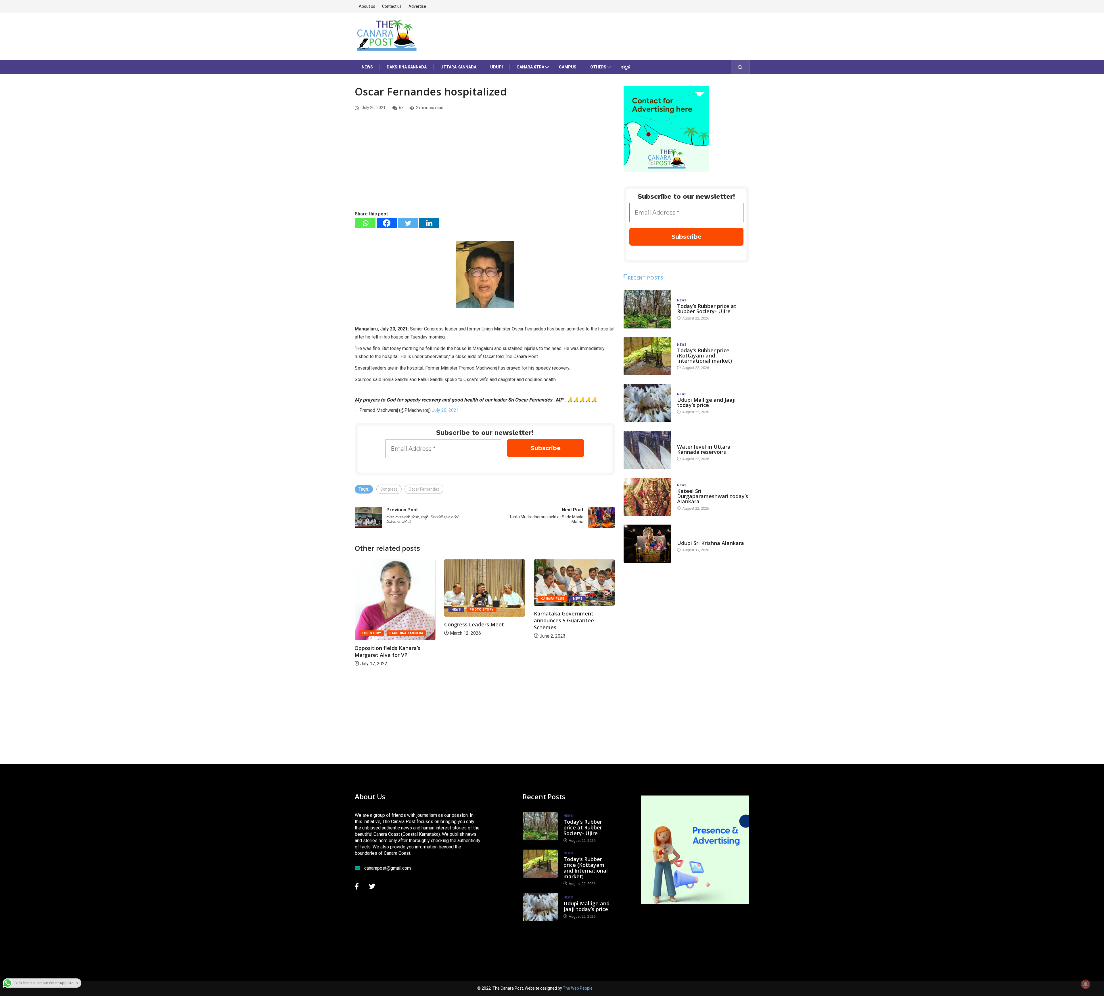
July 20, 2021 (445, 410)
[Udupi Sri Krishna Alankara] (647, 544)
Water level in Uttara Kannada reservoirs (704, 449)
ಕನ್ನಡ (625, 67)
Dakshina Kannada (407, 67)
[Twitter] (408, 223)
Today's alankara (693, 537)
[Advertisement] (485, 167)
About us (367, 6)
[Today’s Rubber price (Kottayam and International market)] (647, 356)
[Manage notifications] (1085, 984)
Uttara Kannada (458, 67)
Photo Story (392, 609)
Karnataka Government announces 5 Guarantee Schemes (474, 620)
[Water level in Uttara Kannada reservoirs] (647, 450)
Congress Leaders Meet (384, 624)
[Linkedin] (429, 223)
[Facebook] (387, 223)
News (367, 67)
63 (401, 107)
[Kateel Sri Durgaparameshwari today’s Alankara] (647, 497)
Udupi (496, 67)
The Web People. (578, 988)
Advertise (417, 6)
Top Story (550, 633)
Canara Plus (463, 599)
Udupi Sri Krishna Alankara (710, 543)
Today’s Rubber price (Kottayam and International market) (704, 355)
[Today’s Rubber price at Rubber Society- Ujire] (647, 309)
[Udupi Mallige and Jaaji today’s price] (647, 403)
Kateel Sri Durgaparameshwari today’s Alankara (712, 496)
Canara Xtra (530, 67)
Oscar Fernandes (424, 489)
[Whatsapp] (365, 223)
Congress (389, 489)
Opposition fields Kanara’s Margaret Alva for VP (567, 651)
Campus (567, 67)
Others (598, 67)
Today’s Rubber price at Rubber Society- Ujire (706, 309)
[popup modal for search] (740, 67)
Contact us (392, 6)
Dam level (686, 441)
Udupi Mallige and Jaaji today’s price (706, 402)
